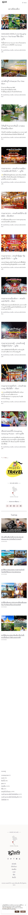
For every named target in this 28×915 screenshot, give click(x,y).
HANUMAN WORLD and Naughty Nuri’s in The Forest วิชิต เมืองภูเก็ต (13, 36)
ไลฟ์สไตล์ (3, 799)
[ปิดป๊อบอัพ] (25, 905)
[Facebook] (14, 859)
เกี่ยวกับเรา (14, 866)
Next (6, 457)
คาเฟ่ (2, 778)
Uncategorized (5, 775)
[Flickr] (16, 859)
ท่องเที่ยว (12, 50)
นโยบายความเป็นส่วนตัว (6, 907)
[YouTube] (19, 859)
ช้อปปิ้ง (3, 780)
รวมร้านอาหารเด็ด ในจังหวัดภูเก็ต (10, 797)
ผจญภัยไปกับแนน (6, 50)
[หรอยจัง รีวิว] (4, 2)
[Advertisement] (14, 646)
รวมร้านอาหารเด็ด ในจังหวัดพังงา (10, 794)
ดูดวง (2, 783)
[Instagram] (8, 859)
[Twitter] (11, 859)
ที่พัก (2, 789)
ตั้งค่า (15, 909)
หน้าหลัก (14, 864)
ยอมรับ (23, 911)
